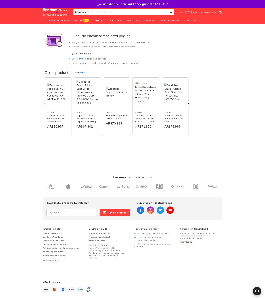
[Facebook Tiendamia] (140, 210)
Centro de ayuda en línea (55, 244)
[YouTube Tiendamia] (170, 210)
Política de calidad (97, 241)
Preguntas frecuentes (99, 233)
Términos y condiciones (54, 252)
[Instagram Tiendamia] (150, 210)
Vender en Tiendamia (53, 237)
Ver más (80, 72)
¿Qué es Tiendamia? (52, 233)
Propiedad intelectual (99, 237)
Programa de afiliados (53, 241)
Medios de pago (50, 260)
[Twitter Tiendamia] (160, 210)
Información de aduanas (54, 255)
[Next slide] (188, 104)
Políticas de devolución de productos (61, 248)
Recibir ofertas (117, 212)
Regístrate (196, 12)
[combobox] (131, 12)
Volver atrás (78, 58)
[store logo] (58, 12)
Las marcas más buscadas (132, 177)
